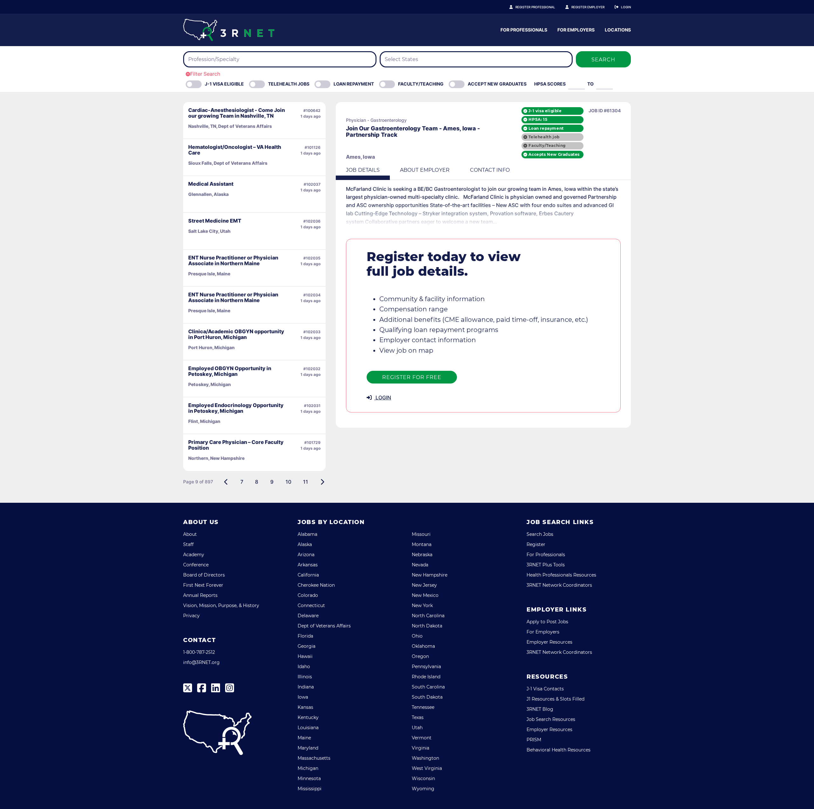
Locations (618, 29)
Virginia (420, 748)
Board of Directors (204, 575)
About (190, 534)
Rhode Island (426, 677)
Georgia (306, 646)
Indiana (306, 687)
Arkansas (308, 565)
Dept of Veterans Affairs (324, 626)
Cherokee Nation (316, 585)
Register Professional (535, 7)
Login (626, 7)
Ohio (417, 636)
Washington (425, 758)
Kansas (305, 707)
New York (422, 605)
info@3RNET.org (201, 662)
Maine (304, 738)
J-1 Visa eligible (224, 83)
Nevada (420, 565)
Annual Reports (200, 595)
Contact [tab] (490, 170)
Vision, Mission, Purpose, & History (221, 605)
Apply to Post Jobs (547, 622)
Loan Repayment (354, 83)
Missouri (421, 534)
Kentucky (308, 717)
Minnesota (309, 778)
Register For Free (411, 377)
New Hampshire (429, 575)
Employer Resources (549, 642)
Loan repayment (545, 128)
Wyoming (423, 789)
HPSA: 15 (537, 119)
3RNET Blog (540, 709)
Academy (193, 554)
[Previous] (226, 481)
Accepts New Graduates (554, 154)
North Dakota (427, 626)
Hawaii (305, 656)
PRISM (534, 740)
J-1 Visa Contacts (545, 689)
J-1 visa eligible (545, 110)
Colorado (308, 595)
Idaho (304, 666)
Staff (188, 544)
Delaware (308, 616)
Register (536, 544)
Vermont (421, 738)
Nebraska (422, 554)
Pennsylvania (426, 666)
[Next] (322, 481)
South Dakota (427, 697)
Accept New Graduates (497, 83)
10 (288, 482)
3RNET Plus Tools (546, 565)
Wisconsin (423, 778)
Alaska (305, 544)
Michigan (308, 768)
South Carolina (428, 687)
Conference (196, 565)
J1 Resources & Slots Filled (555, 699)
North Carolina (428, 616)
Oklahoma (423, 646)
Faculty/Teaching (421, 83)
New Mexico (425, 595)
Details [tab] (363, 170)
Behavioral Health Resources (558, 750)
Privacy (191, 616)
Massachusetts (314, 758)
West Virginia (427, 768)
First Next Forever (203, 585)
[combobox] (279, 59)
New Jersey (424, 585)
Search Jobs (540, 534)
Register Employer (587, 7)
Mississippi (309, 789)
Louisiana (308, 727)
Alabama (307, 534)
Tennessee (423, 707)
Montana (421, 544)
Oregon (420, 656)
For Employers (576, 29)
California (308, 575)
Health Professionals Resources (561, 575)
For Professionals (523, 29)
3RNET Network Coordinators (559, 585)
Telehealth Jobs (288, 83)
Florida (305, 636)
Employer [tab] (425, 170)
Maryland (308, 748)
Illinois (305, 677)
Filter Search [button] (205, 74)
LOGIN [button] (382, 397)
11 (305, 482)
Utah (417, 727)
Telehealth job (543, 137)
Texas (418, 717)
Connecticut (311, 605)
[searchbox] (225, 59)
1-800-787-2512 (199, 652)
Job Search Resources (551, 719)
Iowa (303, 697)
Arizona (306, 554)
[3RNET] (228, 30)
